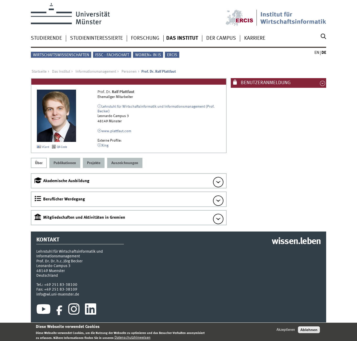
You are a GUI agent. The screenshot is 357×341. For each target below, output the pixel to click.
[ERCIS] (243, 14)
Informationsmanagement (96, 71)
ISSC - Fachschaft (112, 55)
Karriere (254, 38)
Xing (104, 145)
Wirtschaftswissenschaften (61, 55)
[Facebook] (59, 310)
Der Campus (221, 38)
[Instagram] (73, 310)
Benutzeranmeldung (265, 82)
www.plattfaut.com (116, 131)
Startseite (39, 71)
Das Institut (182, 38)
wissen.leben (296, 241)
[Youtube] (43, 310)
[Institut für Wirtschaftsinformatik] (293, 14)
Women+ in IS (148, 55)
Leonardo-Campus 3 (53, 266)
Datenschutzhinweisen (132, 337)
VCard (45, 147)
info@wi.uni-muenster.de (57, 294)
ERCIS (172, 55)
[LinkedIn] (90, 310)
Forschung (145, 38)
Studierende (46, 38)
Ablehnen (309, 330)
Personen (129, 71)
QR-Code (61, 147)
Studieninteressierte (96, 38)
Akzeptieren (286, 330)
